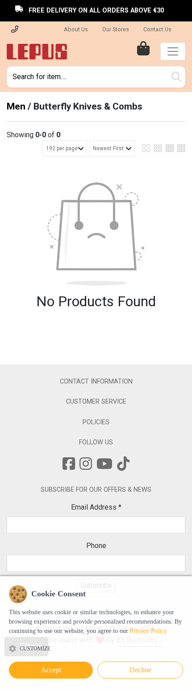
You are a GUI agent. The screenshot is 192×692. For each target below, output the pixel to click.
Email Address (96, 507)
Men (16, 106)
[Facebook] (69, 467)
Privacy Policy (148, 631)
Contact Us (157, 29)
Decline (140, 670)
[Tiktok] (123, 467)
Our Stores (115, 29)
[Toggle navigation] (172, 51)
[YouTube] (104, 467)
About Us (76, 29)
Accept (51, 670)
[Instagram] (85, 467)
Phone (96, 545)
